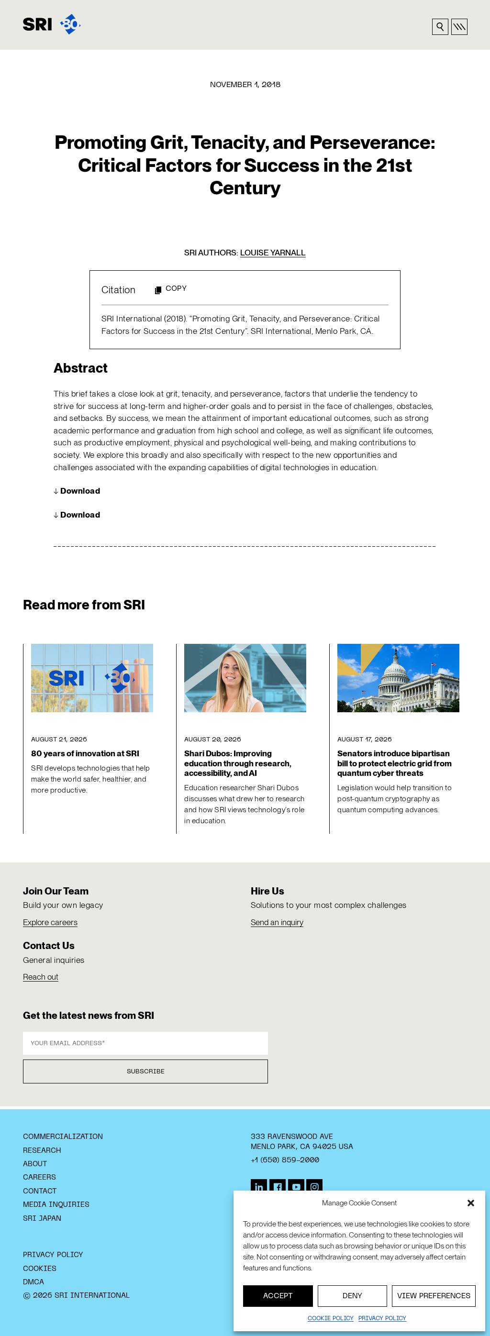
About (35, 1164)
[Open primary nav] (459, 26)
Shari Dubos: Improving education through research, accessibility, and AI (237, 763)
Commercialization (63, 1137)
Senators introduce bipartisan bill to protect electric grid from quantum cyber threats (394, 763)
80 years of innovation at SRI (85, 753)
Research (42, 1151)
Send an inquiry (277, 922)
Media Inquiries (56, 1205)
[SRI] (52, 24)
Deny (352, 1296)
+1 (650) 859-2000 (285, 1160)
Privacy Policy (53, 1255)
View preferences (433, 1296)
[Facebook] (277, 1187)
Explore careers (50, 922)
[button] (471, 1203)
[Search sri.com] (440, 26)
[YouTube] (296, 1187)
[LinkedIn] (259, 1187)
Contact (40, 1191)
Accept (278, 1296)
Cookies (39, 1269)
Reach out (40, 977)
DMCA (33, 1282)
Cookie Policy (331, 1319)
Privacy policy (382, 1319)
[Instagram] (314, 1187)
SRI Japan (42, 1218)
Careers (39, 1177)
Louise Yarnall (273, 252)
